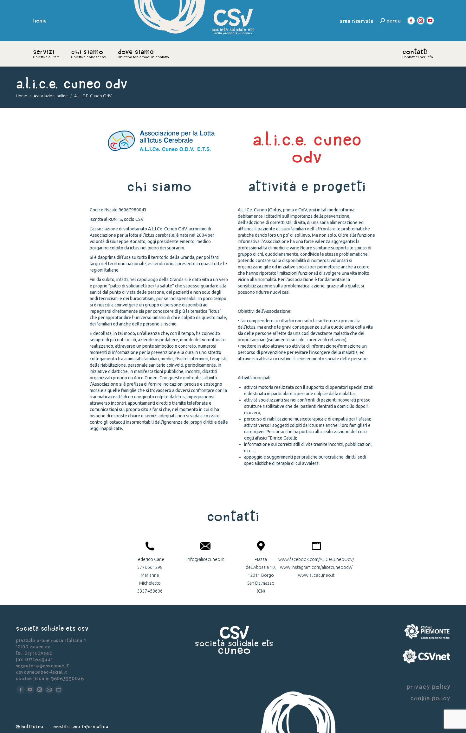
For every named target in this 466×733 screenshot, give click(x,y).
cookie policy (430, 698)
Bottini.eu (32, 726)
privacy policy (428, 687)
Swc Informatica (89, 726)
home (40, 20)
